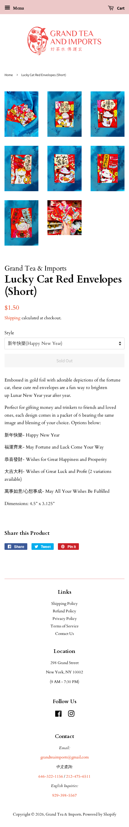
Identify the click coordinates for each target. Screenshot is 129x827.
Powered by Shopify (99, 814)
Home (8, 75)
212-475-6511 (78, 776)
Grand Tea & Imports (63, 814)
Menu (18, 8)
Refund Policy (64, 611)
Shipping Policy (64, 603)
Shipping (12, 318)
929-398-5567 (64, 795)
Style (9, 333)
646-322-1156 (50, 776)
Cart (120, 8)
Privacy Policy (64, 618)
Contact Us (64, 633)
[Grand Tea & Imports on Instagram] (71, 715)
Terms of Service (64, 626)
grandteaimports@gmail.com (64, 757)
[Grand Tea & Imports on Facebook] (58, 715)
